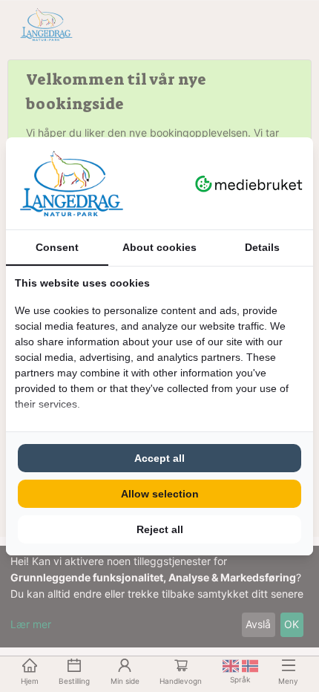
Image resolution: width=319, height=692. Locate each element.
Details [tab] (262, 247)
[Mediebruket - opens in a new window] (249, 183)
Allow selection (160, 494)
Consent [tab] (57, 247)
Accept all (159, 458)
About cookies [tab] (159, 247)
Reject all (160, 529)
